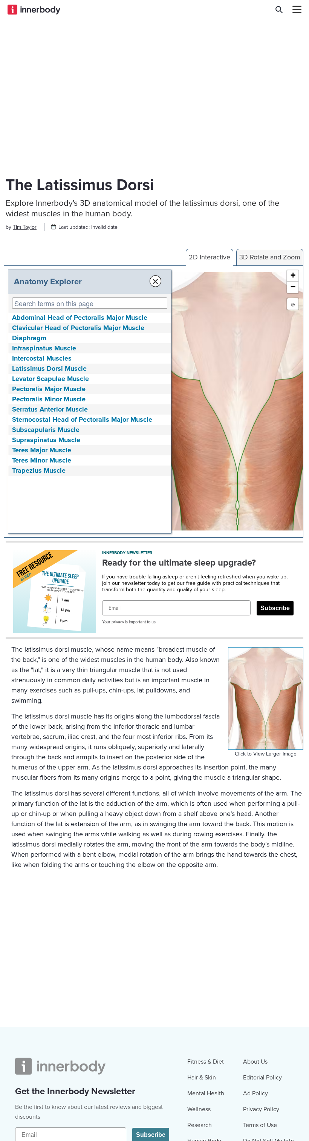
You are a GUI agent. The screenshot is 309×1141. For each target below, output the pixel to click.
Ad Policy (255, 1093)
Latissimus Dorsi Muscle (49, 368)
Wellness (199, 1109)
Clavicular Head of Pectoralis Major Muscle (78, 328)
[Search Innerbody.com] (279, 9)
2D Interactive (209, 257)
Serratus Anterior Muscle (50, 409)
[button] (292, 276)
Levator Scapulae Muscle (50, 379)
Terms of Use (260, 1125)
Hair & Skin (201, 1077)
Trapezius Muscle (39, 470)
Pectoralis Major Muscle (49, 389)
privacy (118, 622)
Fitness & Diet (205, 1061)
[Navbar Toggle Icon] (293, 9)
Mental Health (205, 1093)
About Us (255, 1061)
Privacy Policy (261, 1109)
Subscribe (275, 608)
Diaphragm (29, 338)
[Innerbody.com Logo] (34, 9)
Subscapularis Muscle (46, 430)
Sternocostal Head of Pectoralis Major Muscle (82, 419)
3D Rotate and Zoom (269, 257)
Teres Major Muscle (41, 450)
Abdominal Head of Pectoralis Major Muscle (79, 317)
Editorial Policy (262, 1077)
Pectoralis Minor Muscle (49, 399)
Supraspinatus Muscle (46, 440)
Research (199, 1125)
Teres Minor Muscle (41, 460)
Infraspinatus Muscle (44, 348)
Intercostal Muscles (42, 358)
